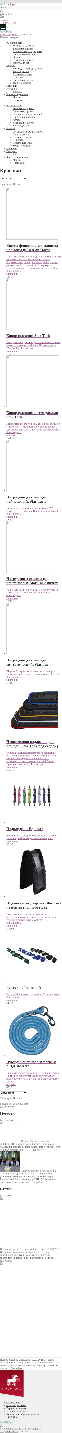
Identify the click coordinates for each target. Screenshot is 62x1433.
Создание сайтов (9, 1431)
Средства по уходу (23, 80)
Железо (17, 57)
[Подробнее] (7, 1106)
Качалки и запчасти (23, 60)
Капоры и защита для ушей (27, 51)
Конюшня (11, 85)
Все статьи (6, 1195)
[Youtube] (1, 31)
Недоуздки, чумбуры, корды (28, 68)
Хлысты (17, 91)
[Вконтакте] (11, 31)
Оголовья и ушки (22, 74)
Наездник (11, 88)
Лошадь (10, 65)
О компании (13, 1402)
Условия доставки (16, 1405)
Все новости (7, 1120)
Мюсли (17, 97)
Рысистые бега (14, 42)
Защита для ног (21, 62)
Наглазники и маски (24, 54)
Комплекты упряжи (23, 45)
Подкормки (19, 100)
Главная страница (9, 34)
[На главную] (7, 4)
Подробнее (37, 1149)
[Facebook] (8, 31)
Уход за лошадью (22, 83)
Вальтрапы (18, 77)
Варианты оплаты (16, 1408)
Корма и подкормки (17, 94)
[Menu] (3, 27)
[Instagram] (4, 31)
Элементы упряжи (23, 48)
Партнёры (11, 1416)
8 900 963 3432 (8, 22)
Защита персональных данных (22, 1414)
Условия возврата (15, 1411)
